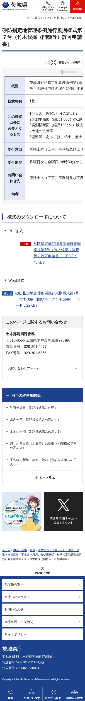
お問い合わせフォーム (24, 368)
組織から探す (74, 698)
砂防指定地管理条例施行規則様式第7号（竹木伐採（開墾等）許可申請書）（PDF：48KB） (57, 253)
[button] (62, 6)
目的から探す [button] (53, 698)
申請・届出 (20, 550)
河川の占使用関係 (26, 395)
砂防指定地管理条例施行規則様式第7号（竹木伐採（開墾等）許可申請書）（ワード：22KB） (48, 299)
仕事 (32, 550)
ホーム (6, 550)
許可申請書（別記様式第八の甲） (34, 408)
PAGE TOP (42, 573)
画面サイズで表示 (69, 62)
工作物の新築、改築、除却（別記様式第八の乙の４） (43, 462)
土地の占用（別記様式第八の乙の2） (36, 431)
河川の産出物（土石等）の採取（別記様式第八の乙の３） (43, 446)
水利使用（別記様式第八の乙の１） (35, 420)
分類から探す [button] (32, 698)
